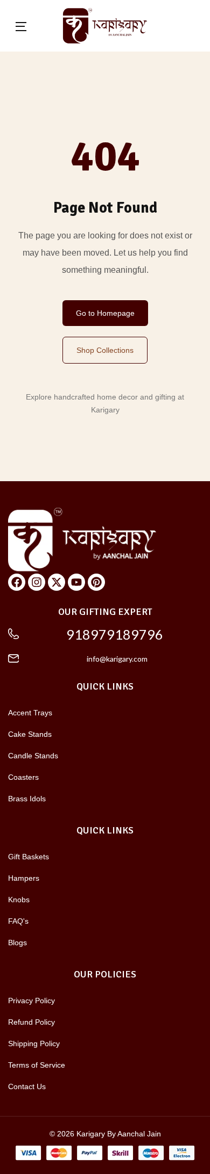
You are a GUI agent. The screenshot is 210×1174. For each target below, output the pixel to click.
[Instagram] (36, 582)
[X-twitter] (56, 582)
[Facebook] (16, 582)
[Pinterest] (96, 582)
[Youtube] (76, 582)
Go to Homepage (105, 313)
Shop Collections (105, 350)
